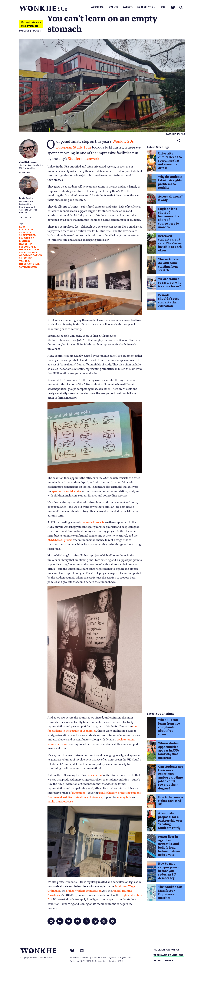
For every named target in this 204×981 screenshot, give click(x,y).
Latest (127, 7)
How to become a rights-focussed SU (170, 801)
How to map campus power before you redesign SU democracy (168, 871)
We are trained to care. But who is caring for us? (169, 283)
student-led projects (92, 522)
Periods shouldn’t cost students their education (168, 301)
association (95, 775)
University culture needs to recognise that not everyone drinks (170, 160)
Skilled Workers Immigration (84, 890)
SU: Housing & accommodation (30, 254)
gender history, (108, 792)
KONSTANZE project (59, 539)
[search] (181, 7)
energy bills (124, 797)
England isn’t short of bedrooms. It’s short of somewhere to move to (168, 217)
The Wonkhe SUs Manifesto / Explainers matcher (170, 892)
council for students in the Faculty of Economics (94, 728)
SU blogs (25, 232)
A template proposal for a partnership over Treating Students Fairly (170, 820)
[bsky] (173, 7)
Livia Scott (26, 198)
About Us (97, 7)
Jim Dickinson (28, 162)
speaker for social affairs (66, 491)
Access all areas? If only (170, 198)
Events (113, 7)
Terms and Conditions (169, 955)
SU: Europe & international (29, 248)
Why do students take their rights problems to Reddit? (170, 182)
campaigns (78, 792)
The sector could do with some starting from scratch (170, 265)
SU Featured (27, 235)
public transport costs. (60, 801)
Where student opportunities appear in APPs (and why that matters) (169, 750)
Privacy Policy (164, 960)
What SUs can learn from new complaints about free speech (169, 727)
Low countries (26, 228)
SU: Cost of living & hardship (26, 241)
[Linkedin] (80, 950)
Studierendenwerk (83, 158)
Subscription (146, 7)
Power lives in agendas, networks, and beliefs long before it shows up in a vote (169, 845)
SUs (163, 7)
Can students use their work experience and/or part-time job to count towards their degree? (170, 777)
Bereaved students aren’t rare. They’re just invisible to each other (170, 243)
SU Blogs (24, 31)
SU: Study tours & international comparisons (29, 262)
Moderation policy (167, 949)
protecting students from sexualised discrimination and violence (94, 794)
